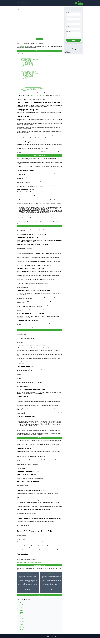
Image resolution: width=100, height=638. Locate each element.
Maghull (21, 610)
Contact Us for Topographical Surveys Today (29, 89)
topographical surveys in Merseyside (38, 95)
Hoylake (21, 629)
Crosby (21, 618)
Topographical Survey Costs (26, 66)
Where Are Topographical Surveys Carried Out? (29, 70)
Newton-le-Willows (27, 562)
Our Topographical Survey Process (27, 76)
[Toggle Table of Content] (17, 56)
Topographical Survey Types (26, 60)
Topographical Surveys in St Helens (25, 58)
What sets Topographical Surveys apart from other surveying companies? (35, 88)
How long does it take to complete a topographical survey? (33, 87)
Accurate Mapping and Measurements (30, 72)
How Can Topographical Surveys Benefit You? (29, 71)
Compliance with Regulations (29, 75)
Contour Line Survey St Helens (29, 62)
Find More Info (24, 90)
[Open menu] (76, 3)
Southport (22, 627)
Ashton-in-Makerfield (35, 562)
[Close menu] (79, 2)
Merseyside (22, 613)
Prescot (21, 562)
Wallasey (21, 623)
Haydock (18, 562)
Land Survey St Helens (28, 61)
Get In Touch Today (39, 50)
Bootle (21, 615)
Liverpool (21, 612)
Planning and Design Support (29, 74)
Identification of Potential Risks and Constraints (31, 73)
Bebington (22, 621)
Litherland (22, 616)
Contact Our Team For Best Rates (40, 155)
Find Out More (39, 437)
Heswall (21, 626)
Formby (21, 624)
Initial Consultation (27, 77)
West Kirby (22, 630)
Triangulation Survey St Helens (29, 64)
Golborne (40, 562)
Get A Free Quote (40, 595)
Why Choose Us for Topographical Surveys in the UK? (30, 59)
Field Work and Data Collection (29, 78)
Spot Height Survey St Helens (29, 63)
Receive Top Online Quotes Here (39, 565)
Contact (80, 4)
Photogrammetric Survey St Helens (29, 65)
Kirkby (21, 607)
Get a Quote (39, 38)
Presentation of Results (28, 80)
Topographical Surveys (22, 46)
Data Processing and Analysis (29, 79)
